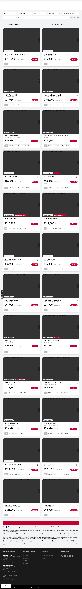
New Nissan (26, 555)
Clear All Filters (75, 17)
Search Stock (26, 558)
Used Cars (25, 563)
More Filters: (66, 13)
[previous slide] (4, 40)
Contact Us (44, 558)
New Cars (25, 560)
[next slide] (39, 40)
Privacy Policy (35, 587)
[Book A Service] (2, 291)
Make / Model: (22, 13)
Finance (25, 557)
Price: (35, 13)
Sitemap (40, 587)
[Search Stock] (2, 294)
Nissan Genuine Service (47, 555)
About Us (44, 557)
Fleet (24, 564)
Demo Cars (25, 561)
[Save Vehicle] (37, 55)
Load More (41, 523)
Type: (5, 13)
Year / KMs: (51, 13)
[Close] (2, 297)
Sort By (65, 25)
